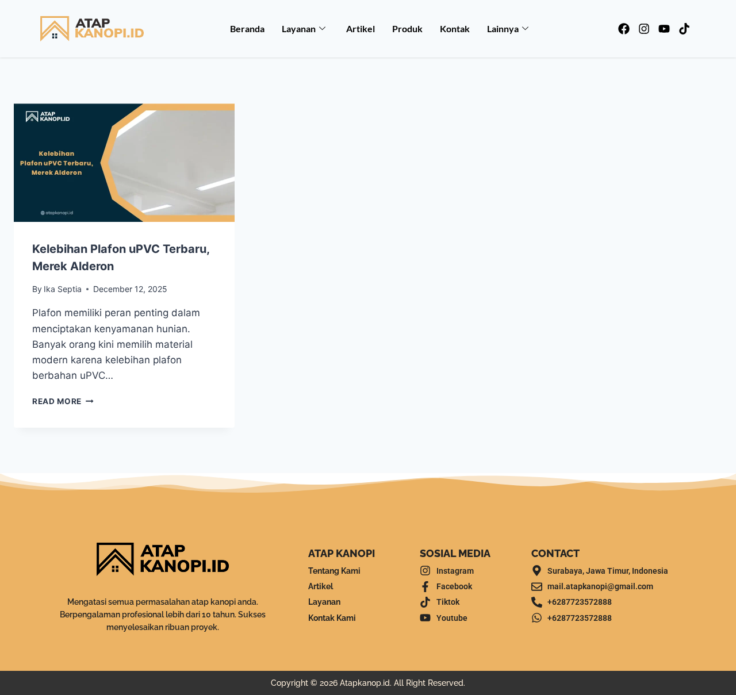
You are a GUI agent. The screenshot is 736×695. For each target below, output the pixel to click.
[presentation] (124, 162)
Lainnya (503, 28)
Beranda (247, 28)
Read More (63, 401)
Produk (407, 28)
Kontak (455, 28)
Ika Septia (63, 289)
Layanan (299, 28)
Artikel (360, 28)
